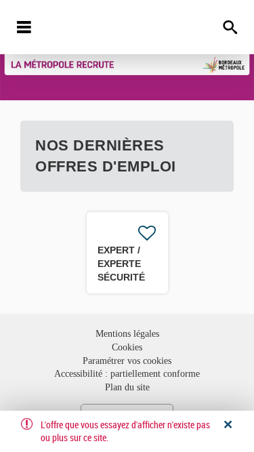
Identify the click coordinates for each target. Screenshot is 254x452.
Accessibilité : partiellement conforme (127, 374)
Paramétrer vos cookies (127, 361)
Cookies (127, 347)
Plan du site (127, 387)
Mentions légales (127, 334)
